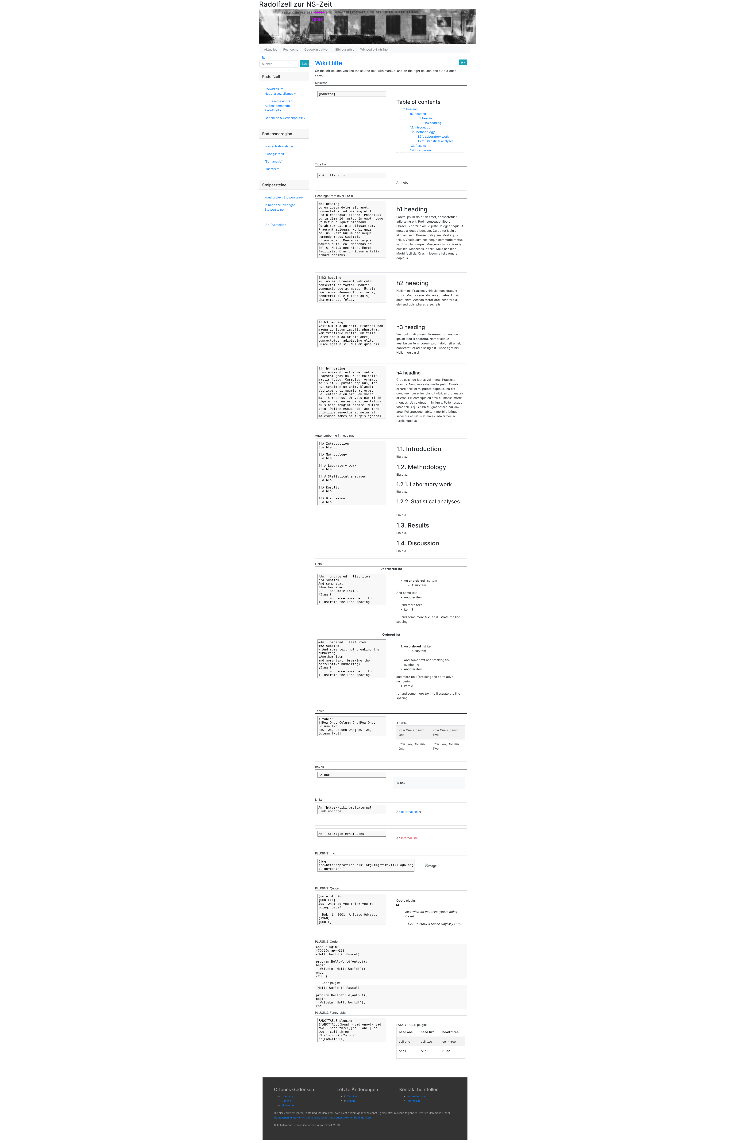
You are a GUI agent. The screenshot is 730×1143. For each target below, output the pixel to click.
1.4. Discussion (420, 150)
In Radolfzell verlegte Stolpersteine (280, 207)
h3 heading (426, 118)
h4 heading (433, 123)
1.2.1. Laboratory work (433, 136)
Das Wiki (287, 1100)
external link (410, 812)
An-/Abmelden (275, 225)
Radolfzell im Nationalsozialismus (279, 91)
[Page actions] (463, 62)
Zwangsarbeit (274, 154)
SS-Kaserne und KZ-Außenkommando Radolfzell (279, 105)
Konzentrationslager (279, 146)
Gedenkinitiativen (316, 49)
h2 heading (418, 114)
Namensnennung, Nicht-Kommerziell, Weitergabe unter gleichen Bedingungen (322, 1117)
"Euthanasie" (273, 161)
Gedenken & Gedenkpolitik (284, 118)
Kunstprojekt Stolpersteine (284, 197)
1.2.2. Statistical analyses (435, 141)
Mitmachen (288, 1105)
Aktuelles (270, 49)
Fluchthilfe (272, 169)
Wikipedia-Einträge (374, 49)
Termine (352, 1096)
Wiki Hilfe (328, 63)
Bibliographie (344, 49)
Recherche (290, 49)
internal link (409, 838)
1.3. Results (418, 146)
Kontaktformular (417, 1096)
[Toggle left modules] (263, 57)
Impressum (414, 1100)
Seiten (351, 1100)
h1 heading (410, 109)
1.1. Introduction (421, 127)
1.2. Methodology (422, 132)
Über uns (287, 1096)
